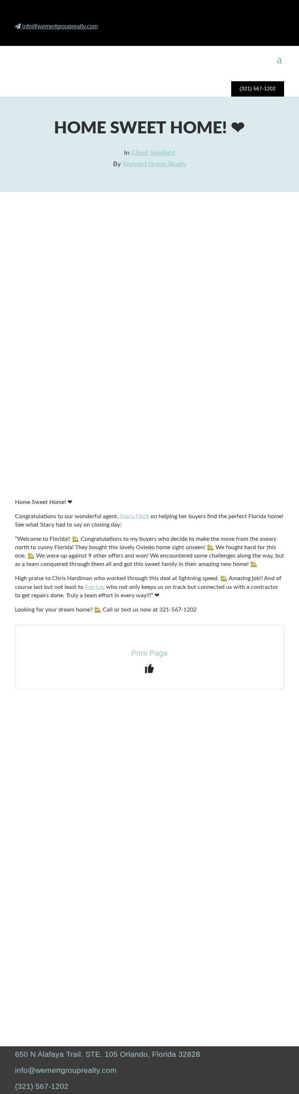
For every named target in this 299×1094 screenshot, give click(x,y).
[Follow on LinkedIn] (273, 36)
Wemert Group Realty (154, 164)
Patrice (93, 587)
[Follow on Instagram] (255, 36)
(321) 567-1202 (258, 88)
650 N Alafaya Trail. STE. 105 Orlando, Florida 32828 (107, 1054)
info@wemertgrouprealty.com (60, 26)
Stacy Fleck (134, 516)
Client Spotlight (153, 153)
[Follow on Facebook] (238, 36)
